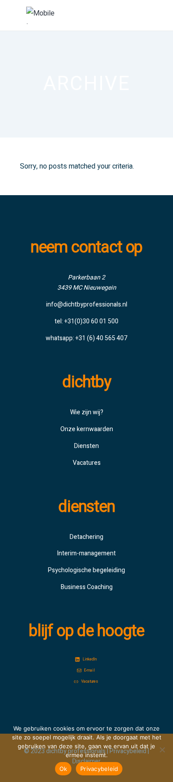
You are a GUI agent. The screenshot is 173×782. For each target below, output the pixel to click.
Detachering (86, 537)
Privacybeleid (99, 768)
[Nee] (161, 749)
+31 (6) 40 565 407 (101, 338)
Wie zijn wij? (86, 412)
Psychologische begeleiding (86, 570)
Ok (63, 768)
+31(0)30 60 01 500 (91, 321)
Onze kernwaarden (86, 429)
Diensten (86, 446)
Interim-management (86, 553)
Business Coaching (87, 587)
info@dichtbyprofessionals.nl (86, 304)
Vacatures (87, 463)
